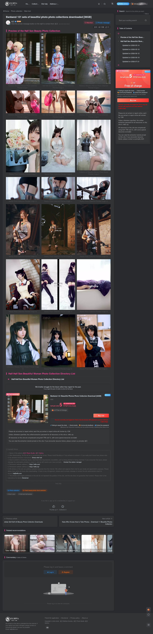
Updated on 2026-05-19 (130, 49)
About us (85, 618)
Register (67, 572)
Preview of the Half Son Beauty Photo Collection (133, 37)
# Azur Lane (11, 494)
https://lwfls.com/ (34, 464)
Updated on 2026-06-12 (130, 53)
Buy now (101, 415)
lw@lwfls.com (17, 473)
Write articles (124, 4)
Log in (51, 572)
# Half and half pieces (25, 494)
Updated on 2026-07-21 (130, 61)
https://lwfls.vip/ (34, 467)
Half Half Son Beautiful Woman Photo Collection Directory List (133, 41)
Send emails (74, 425)
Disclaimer (25, 478)
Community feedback (87, 425)
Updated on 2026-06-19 (130, 57)
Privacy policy (75, 618)
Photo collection (16, 11)
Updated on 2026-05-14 (130, 45)
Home (6, 11)
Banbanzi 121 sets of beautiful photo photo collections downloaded (49, 17)
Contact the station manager (73, 462)
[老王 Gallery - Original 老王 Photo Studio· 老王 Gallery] (13, 619)
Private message (104, 22)
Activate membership (140, 4)
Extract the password (102, 425)
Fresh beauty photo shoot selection (35, 490)
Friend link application (52, 618)
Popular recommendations (126, 149)
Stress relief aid (37, 458)
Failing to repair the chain (59, 425)
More (147, 14)
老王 (12, 21)
